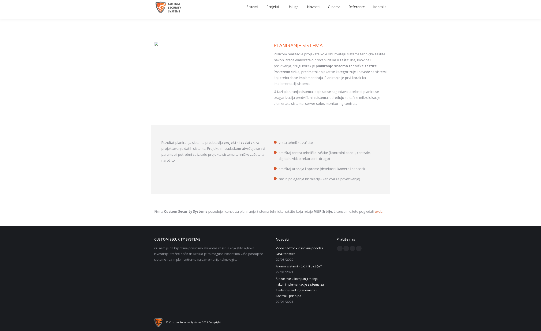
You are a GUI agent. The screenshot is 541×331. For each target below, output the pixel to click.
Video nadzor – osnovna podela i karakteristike (299, 251)
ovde (379, 211)
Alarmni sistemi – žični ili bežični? (299, 266)
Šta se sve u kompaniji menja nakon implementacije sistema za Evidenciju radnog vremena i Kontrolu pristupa (300, 287)
